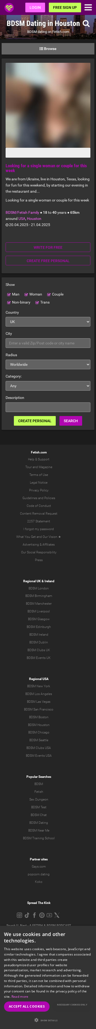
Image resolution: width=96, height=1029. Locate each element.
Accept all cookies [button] (27, 1006)
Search (71, 421)
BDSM (38, 784)
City (9, 333)
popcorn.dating (39, 874)
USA (21, 218)
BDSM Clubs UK (38, 650)
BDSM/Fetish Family (22, 212)
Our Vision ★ (52, 537)
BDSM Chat (39, 815)
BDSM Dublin (38, 642)
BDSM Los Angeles (38, 694)
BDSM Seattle (38, 740)
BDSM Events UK (39, 658)
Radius (11, 355)
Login (35, 7)
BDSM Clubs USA (38, 748)
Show (10, 284)
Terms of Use (38, 475)
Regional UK (32, 581)
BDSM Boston (39, 717)
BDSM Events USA (39, 756)
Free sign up (65, 7)
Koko (38, 882)
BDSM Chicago (38, 732)
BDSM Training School (39, 838)
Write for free (48, 247)
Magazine (45, 467)
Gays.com (39, 866)
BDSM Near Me (38, 830)
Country (12, 312)
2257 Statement (38, 521)
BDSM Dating (38, 823)
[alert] (48, 977)
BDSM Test (38, 807)
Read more (20, 996)
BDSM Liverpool (38, 611)
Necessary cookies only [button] (72, 1004)
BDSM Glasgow (39, 619)
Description (15, 397)
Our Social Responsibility (39, 552)
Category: (14, 376)
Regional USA (39, 679)
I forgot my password (38, 529)
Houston (34, 218)
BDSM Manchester (39, 603)
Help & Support (38, 459)
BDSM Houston (39, 725)
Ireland (49, 581)
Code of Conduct (39, 506)
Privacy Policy (39, 490)
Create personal (34, 421)
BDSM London (39, 588)
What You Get (26, 537)
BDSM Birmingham (38, 596)
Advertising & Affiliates (39, 544)
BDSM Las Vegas (38, 702)
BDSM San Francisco (38, 709)
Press (39, 560)
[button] (48, 1020)
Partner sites (39, 859)
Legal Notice (38, 482)
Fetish (38, 792)
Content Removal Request (38, 513)
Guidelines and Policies (38, 498)
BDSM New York (38, 686)
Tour (28, 467)
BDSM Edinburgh (39, 627)
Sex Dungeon (38, 799)
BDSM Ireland (38, 634)
